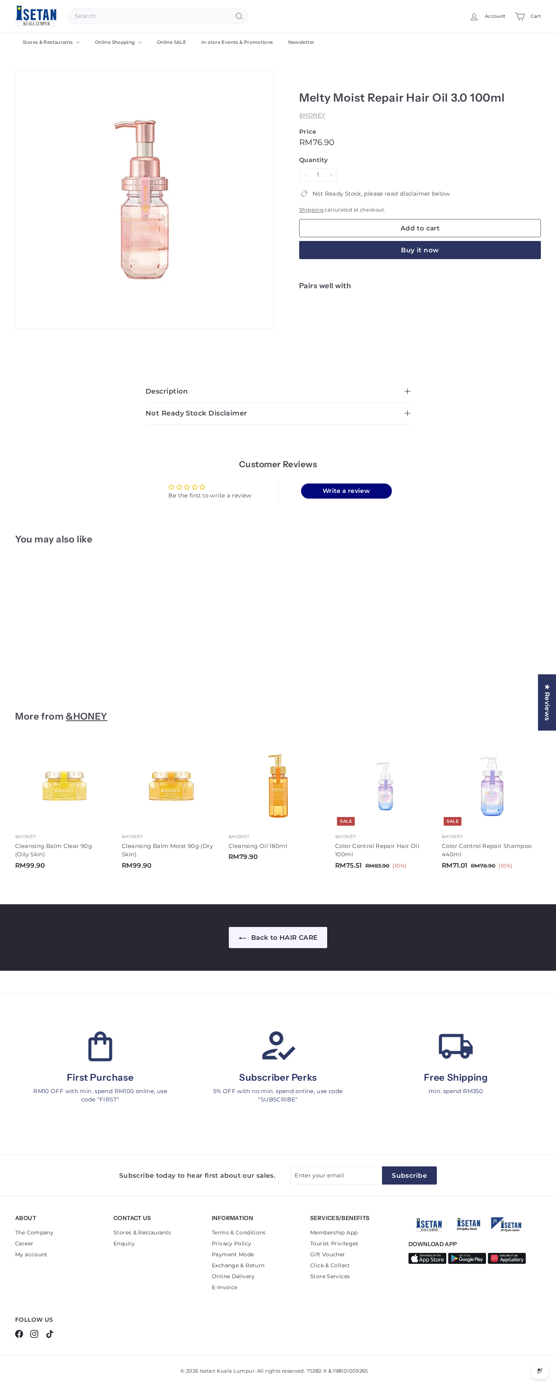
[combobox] (158, 16)
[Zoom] (144, 200)
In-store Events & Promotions (237, 42)
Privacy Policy (231, 1243)
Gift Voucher (327, 1254)
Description (167, 391)
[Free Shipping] (456, 1046)
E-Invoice (224, 1287)
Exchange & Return (238, 1265)
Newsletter (301, 42)
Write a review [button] (346, 490)
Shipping (311, 210)
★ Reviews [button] (547, 702)
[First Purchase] (100, 1046)
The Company (34, 1232)
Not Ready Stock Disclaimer (196, 413)
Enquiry (124, 1243)
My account (31, 1254)
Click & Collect (330, 1265)
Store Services (330, 1276)
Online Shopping (115, 42)
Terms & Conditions (239, 1232)
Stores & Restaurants (48, 42)
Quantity (313, 160)
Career (24, 1243)
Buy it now (420, 250)
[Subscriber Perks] (278, 1046)
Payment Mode (233, 1254)
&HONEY (312, 115)
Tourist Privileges (334, 1243)
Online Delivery (233, 1276)
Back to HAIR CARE (283, 937)
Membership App (333, 1232)
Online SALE (171, 42)
